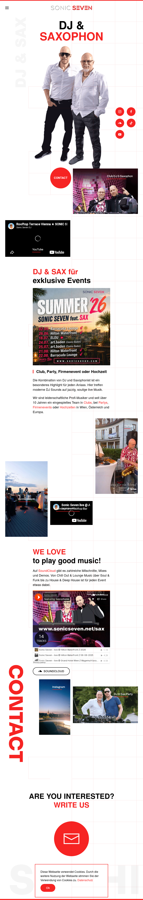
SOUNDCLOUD (54, 671)
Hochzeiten (68, 407)
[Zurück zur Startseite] (71, 8)
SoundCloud (47, 570)
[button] (7, 8)
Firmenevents (42, 407)
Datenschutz (85, 880)
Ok (48, 887)
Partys (103, 402)
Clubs (88, 402)
